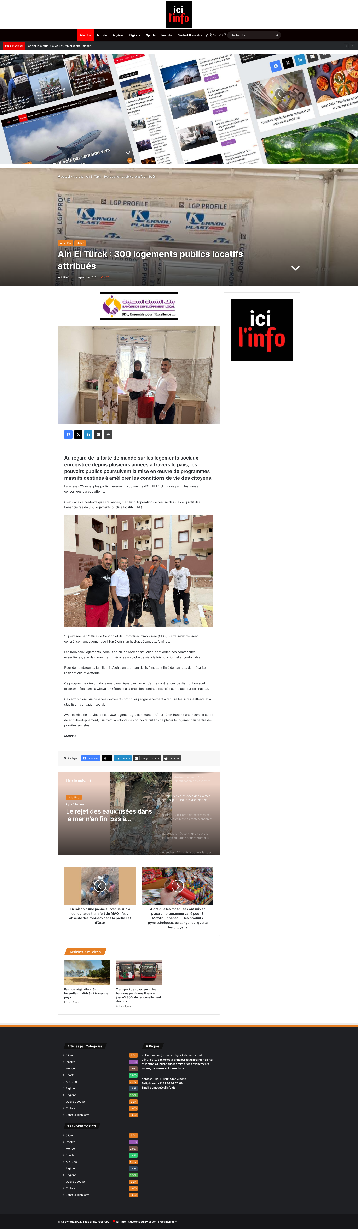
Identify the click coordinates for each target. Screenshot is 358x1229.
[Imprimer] (108, 434)
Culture (70, 1108)
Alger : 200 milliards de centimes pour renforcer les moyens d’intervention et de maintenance (107, 815)
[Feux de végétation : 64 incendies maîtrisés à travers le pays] (87, 972)
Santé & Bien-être (190, 35)
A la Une (85, 35)
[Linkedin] (88, 434)
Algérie (118, 35)
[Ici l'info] (179, 14)
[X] (78, 434)
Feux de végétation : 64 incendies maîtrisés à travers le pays (86, 993)
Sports (151, 35)
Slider (80, 243)
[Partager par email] (98, 434)
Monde (102, 35)
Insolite (166, 35)
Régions (134, 35)
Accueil (65, 176)
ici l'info (121, 1221)
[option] (139, 813)
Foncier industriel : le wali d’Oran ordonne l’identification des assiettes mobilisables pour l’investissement (94, 45)
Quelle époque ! (76, 1101)
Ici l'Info (65, 277)
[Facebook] (68, 434)
